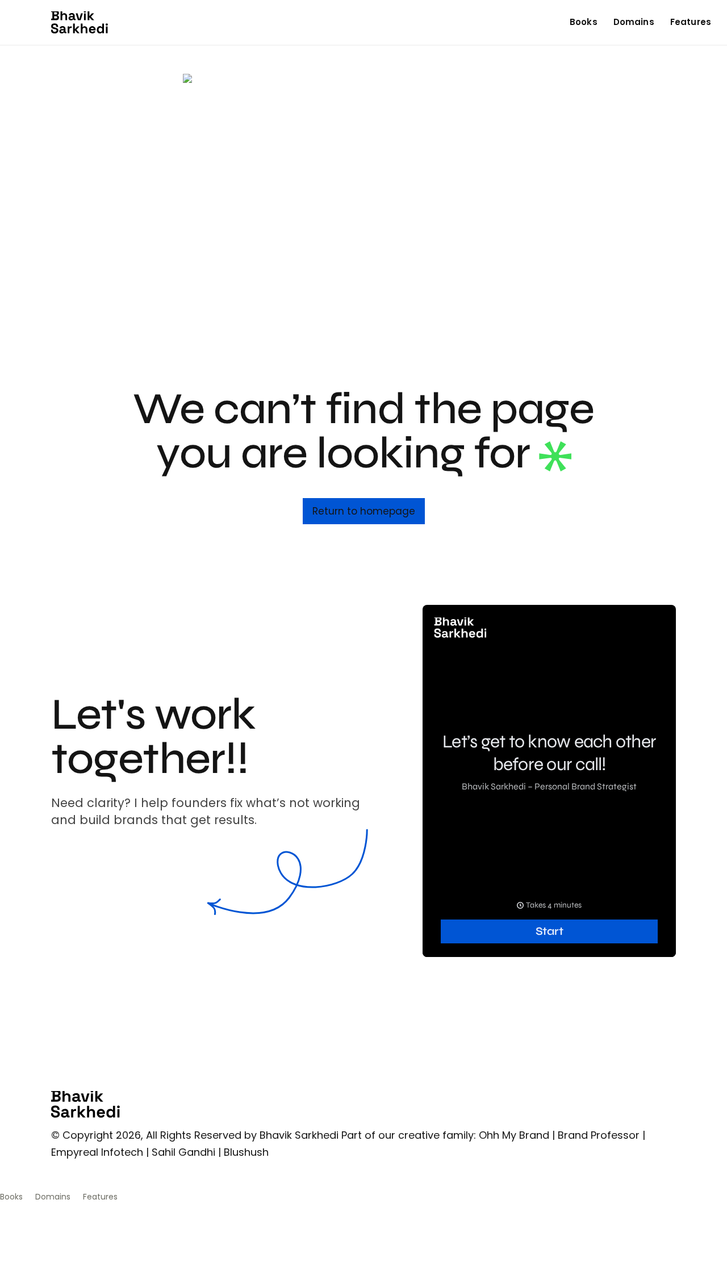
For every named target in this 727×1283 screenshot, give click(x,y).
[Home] (79, 22)
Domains (633, 22)
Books (584, 22)
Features (690, 22)
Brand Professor (599, 1135)
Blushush (246, 1152)
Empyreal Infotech (97, 1152)
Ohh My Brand (514, 1135)
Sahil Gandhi (183, 1152)
